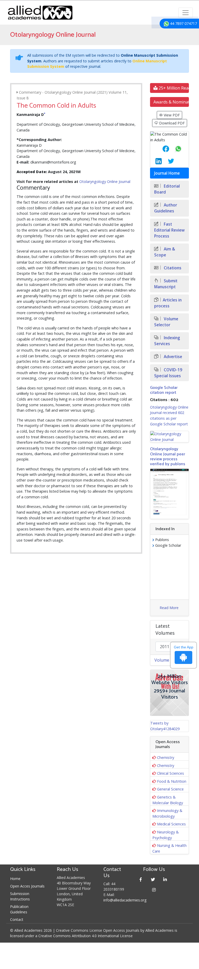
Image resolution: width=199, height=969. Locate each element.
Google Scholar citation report (163, 390)
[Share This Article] (162, 149)
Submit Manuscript (165, 284)
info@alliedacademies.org (124, 900)
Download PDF (171, 123)
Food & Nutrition (171, 781)
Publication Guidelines (19, 909)
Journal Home (167, 173)
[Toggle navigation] (185, 13)
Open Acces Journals (27, 886)
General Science (170, 789)
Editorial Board (167, 189)
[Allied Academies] (40, 13)
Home (15, 878)
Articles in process (168, 303)
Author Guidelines (165, 208)
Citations (172, 268)
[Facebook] (140, 879)
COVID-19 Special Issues (168, 373)
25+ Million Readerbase (173, 88)
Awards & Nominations (171, 102)
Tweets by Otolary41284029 (165, 726)
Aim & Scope (164, 252)
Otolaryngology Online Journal (104, 181)
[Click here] (169, 436)
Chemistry (165, 757)
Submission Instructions (20, 896)
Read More (169, 607)
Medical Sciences (171, 824)
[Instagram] (154, 889)
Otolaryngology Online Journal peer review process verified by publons (167, 457)
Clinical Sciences (170, 773)
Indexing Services (167, 340)
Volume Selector (166, 322)
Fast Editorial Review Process (169, 230)
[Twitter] (153, 879)
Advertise (172, 356)
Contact (16, 919)
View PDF (171, 115)
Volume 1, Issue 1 (171, 660)
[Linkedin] (165, 879)
